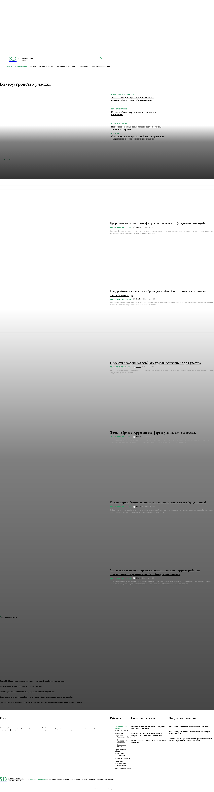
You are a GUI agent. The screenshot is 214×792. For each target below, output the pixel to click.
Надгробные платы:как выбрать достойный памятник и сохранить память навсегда (158, 293)
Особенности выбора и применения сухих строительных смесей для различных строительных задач (190, 739)
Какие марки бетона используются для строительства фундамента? (158, 502)
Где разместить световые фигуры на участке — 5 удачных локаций (157, 223)
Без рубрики (74, 81)
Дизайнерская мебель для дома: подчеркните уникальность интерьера (148, 727)
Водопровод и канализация (67, 85)
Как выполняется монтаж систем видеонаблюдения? (189, 726)
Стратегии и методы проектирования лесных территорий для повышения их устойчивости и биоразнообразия (155, 572)
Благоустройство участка (68, 83)
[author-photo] (134, 228)
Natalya (138, 299)
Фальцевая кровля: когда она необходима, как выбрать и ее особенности (190, 732)
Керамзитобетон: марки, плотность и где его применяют (148, 741)
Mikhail (138, 436)
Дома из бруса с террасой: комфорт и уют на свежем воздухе (153, 432)
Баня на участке (72, 79)
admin (138, 227)
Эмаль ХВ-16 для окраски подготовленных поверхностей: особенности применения (147, 734)
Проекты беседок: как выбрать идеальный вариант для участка (155, 363)
